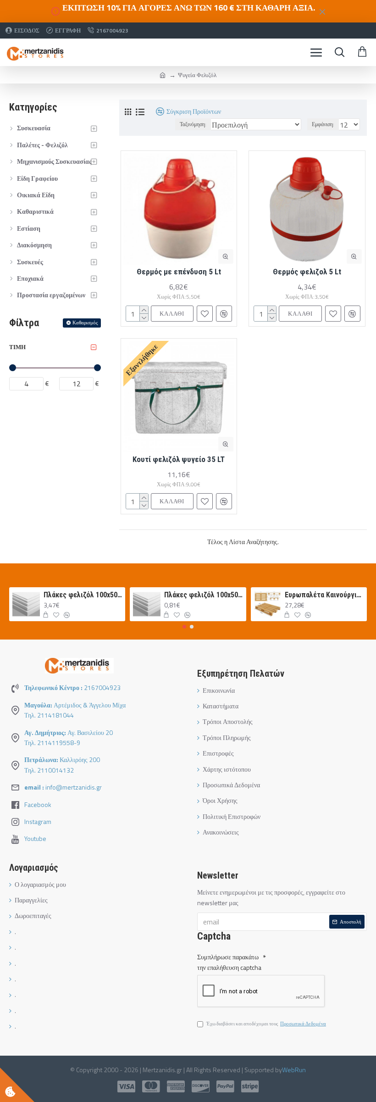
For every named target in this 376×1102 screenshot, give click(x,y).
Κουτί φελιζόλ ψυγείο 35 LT (179, 459)
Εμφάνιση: (323, 124)
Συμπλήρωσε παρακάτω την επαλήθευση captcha (229, 962)
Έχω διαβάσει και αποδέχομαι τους (266, 1023)
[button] (184, 627)
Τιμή (17, 346)
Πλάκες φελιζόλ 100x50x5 (83, 594)
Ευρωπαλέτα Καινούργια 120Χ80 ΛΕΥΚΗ (324, 594)
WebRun (294, 1069)
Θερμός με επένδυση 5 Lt (179, 271)
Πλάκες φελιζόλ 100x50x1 (203, 594)
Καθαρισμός (85, 322)
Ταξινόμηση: (193, 124)
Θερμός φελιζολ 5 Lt (307, 271)
